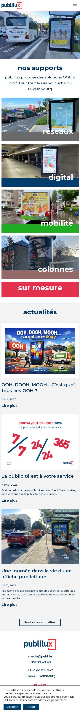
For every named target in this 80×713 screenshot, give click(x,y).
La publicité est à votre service (37, 476)
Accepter (12, 706)
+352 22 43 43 (40, 662)
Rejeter (31, 706)
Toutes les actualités (40, 622)
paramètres (59, 700)
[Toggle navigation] (75, 5)
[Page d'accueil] (12, 5)
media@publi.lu (40, 656)
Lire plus (9, 406)
